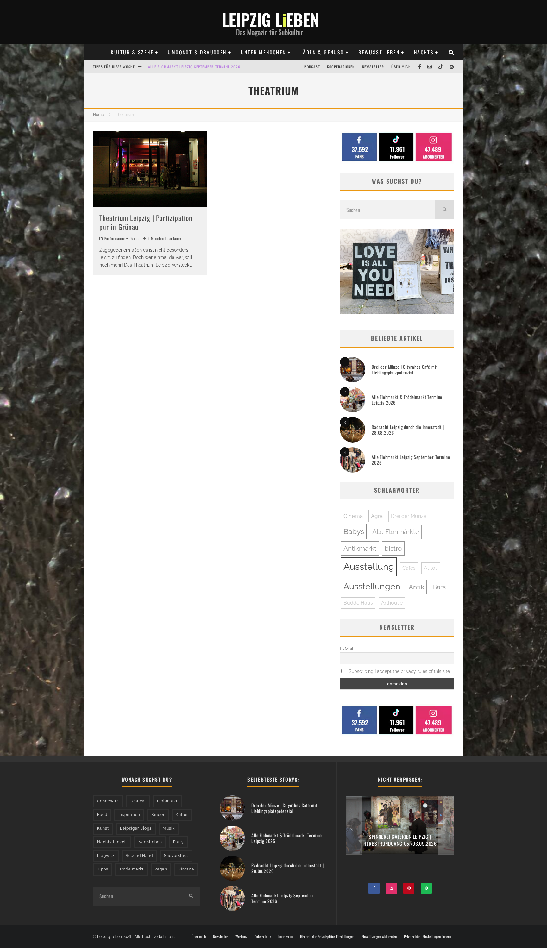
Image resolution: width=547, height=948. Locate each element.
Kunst (103, 828)
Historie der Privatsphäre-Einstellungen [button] (327, 937)
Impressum (285, 937)
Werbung (241, 937)
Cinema (353, 516)
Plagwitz (106, 855)
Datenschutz (263, 937)
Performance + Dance (122, 238)
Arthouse (392, 603)
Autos (431, 568)
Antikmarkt (359, 548)
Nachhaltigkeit (112, 842)
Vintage (186, 869)
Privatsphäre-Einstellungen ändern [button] (427, 937)
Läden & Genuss (322, 52)
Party (178, 842)
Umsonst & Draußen (197, 52)
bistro (393, 548)
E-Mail (346, 648)
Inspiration (129, 815)
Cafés (409, 568)
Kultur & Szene (132, 52)
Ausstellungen (371, 586)
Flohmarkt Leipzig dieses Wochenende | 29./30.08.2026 (200, 66)
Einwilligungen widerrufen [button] (379, 937)
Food (102, 815)
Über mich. (401, 66)
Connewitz (108, 801)
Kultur (182, 815)
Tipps (102, 869)
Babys (353, 531)
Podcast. (312, 66)
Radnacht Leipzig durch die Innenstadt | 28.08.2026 (408, 430)
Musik (169, 828)
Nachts (424, 52)
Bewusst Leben (378, 52)
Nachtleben (150, 842)
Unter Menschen (263, 52)
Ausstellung (368, 566)
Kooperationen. (341, 66)
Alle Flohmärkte (395, 532)
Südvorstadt (176, 855)
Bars (439, 587)
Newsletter (220, 937)
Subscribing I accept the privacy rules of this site (399, 671)
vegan (161, 869)
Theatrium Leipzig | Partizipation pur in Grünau (145, 222)
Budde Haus (358, 603)
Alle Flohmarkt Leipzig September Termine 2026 (411, 460)
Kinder (158, 815)
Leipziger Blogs (136, 828)
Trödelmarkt (131, 869)
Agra (377, 516)
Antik (416, 587)
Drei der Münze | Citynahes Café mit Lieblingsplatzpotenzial (404, 369)
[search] (444, 209)
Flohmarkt (167, 801)
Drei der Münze (408, 516)
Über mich (199, 937)
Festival (138, 801)
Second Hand (139, 855)
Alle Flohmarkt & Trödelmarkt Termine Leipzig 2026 (407, 399)
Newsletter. (373, 66)
